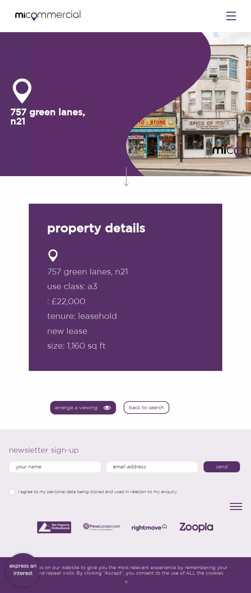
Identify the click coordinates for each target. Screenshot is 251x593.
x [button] (126, 581)
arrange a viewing (76, 407)
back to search (146, 407)
